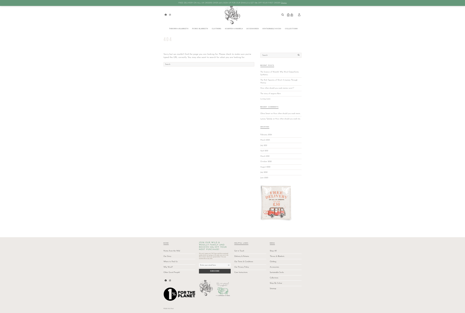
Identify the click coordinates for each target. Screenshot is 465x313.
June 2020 (264, 178)
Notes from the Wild (171, 251)
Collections (274, 278)
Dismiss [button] (284, 3)
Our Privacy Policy (241, 267)
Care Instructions (241, 272)
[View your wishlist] (291, 15)
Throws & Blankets (277, 256)
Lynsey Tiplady (266, 119)
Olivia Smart (265, 113)
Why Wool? (168, 267)
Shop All (273, 251)
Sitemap (273, 289)
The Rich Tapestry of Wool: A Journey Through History (278, 81)
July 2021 (263, 145)
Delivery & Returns (241, 256)
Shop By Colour (276, 283)
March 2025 (265, 140)
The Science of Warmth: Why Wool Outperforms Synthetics (279, 73)
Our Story (167, 256)
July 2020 (263, 172)
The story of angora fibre (270, 94)
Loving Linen (265, 99)
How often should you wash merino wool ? (277, 88)
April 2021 (264, 151)
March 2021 (265, 156)
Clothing (273, 262)
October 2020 (266, 161)
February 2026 (266, 135)
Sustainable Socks (277, 272)
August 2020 (265, 167)
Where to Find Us (170, 262)
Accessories (274, 267)
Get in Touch (239, 251)
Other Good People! (171, 272)
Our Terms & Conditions (243, 262)
